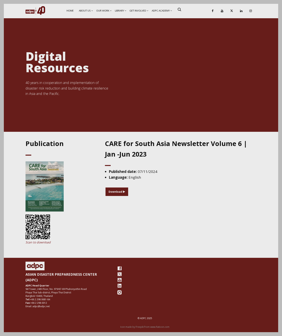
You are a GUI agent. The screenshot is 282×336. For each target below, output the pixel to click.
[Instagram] (251, 11)
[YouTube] (222, 11)
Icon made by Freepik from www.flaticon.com (144, 327)
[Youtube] (119, 280)
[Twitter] (119, 274)
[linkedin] (119, 286)
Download (116, 191)
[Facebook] (212, 11)
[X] (231, 11)
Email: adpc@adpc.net (38, 306)
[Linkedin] (241, 11)
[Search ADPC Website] (179, 9)
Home (70, 10)
